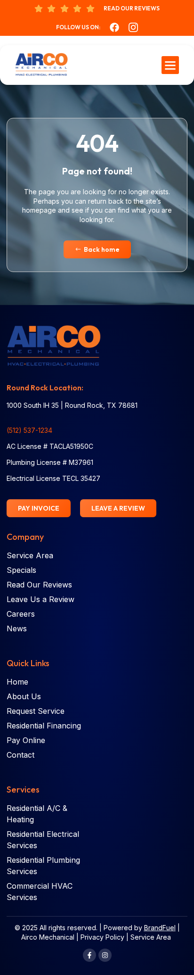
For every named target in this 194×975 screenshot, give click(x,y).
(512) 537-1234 (29, 430)
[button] (170, 65)
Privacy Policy (102, 937)
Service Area (150, 937)
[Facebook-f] (89, 955)
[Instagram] (105, 955)
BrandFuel (160, 928)
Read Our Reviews (132, 8)
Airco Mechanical (47, 937)
